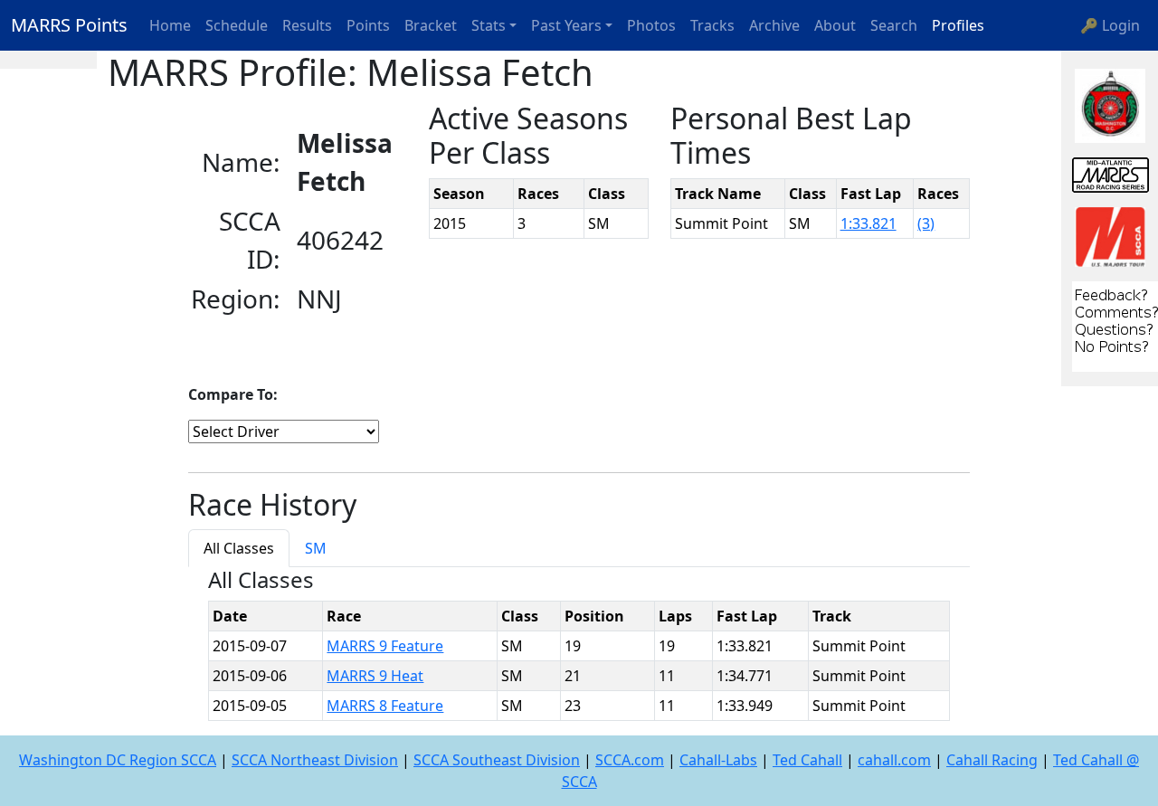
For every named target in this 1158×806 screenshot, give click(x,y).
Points (368, 25)
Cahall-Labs (718, 760)
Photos (651, 25)
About (835, 25)
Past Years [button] (566, 25)
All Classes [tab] (239, 548)
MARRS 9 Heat (375, 676)
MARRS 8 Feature (385, 706)
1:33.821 (868, 223)
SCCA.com (629, 760)
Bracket (430, 25)
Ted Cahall (807, 760)
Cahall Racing (992, 760)
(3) (926, 223)
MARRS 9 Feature (385, 646)
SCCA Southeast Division (496, 760)
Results (307, 25)
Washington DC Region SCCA (117, 760)
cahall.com (894, 760)
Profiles (958, 25)
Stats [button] (488, 25)
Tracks (712, 25)
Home (170, 25)
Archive (774, 25)
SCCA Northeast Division (315, 760)
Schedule (236, 25)
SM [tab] (316, 548)
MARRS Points (69, 25)
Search (893, 25)
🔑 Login (1110, 25)
